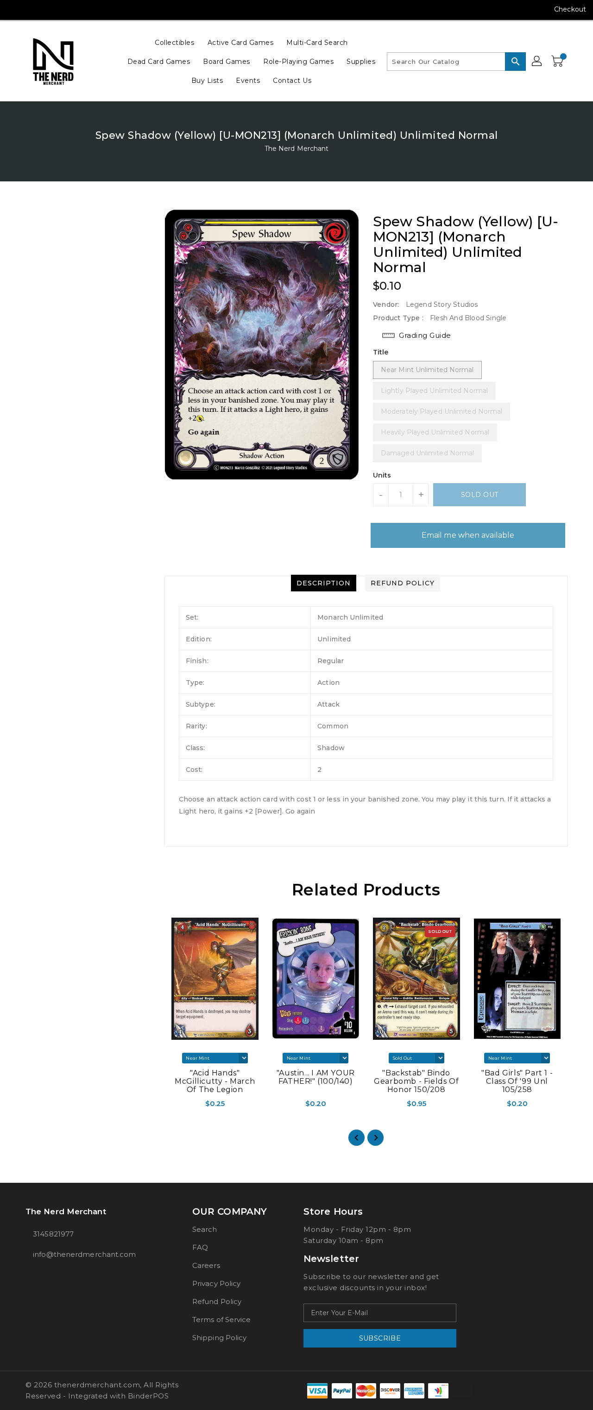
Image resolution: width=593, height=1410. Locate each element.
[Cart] (558, 61)
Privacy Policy (216, 1283)
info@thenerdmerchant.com (84, 1254)
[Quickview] (172, 1106)
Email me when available (468, 535)
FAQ (200, 1247)
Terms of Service (221, 1319)
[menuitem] (174, 42)
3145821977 (53, 1234)
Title (381, 352)
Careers (206, 1265)
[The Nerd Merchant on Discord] (68, 9)
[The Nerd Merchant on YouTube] (50, 9)
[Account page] (537, 61)
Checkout (570, 9)
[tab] (323, 583)
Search (204, 1229)
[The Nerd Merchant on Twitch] (85, 9)
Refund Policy (216, 1301)
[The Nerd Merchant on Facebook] (15, 9)
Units (382, 475)
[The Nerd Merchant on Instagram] (32, 9)
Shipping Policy (219, 1337)
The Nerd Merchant (297, 148)
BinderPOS (148, 1395)
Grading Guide (425, 335)
